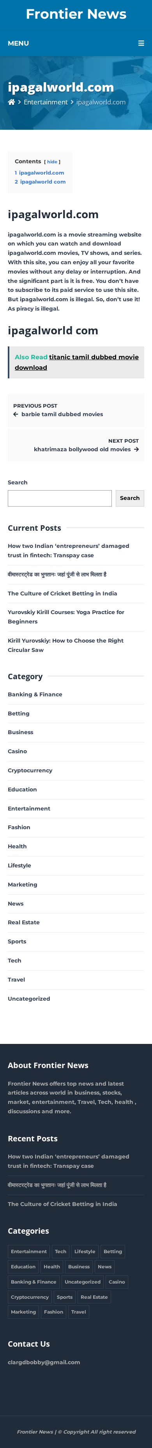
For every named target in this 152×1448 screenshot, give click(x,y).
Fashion (19, 827)
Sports (17, 941)
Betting (19, 713)
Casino (17, 751)
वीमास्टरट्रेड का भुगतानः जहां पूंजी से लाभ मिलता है (57, 574)
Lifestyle (19, 865)
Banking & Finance (35, 694)
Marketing (22, 884)
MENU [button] (18, 43)
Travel (16, 979)
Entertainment (46, 101)
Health (17, 846)
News (15, 903)
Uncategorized (29, 998)
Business (20, 732)
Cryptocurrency (30, 770)
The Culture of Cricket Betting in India (62, 593)
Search (18, 482)
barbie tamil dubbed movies (62, 414)
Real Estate (24, 922)
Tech (14, 960)
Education (22, 789)
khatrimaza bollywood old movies (82, 449)
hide (52, 161)
